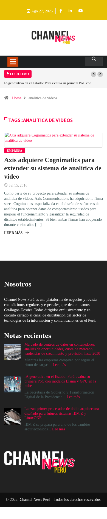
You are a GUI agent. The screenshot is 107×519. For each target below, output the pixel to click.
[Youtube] (80, 11)
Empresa (14, 150)
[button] (93, 74)
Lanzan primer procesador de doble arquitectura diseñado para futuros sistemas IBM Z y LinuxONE (61, 413)
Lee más (59, 365)
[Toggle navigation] (13, 62)
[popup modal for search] (94, 61)
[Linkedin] (70, 11)
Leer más (13, 233)
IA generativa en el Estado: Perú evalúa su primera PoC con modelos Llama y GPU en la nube (60, 381)
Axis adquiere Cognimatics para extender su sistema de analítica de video (53, 168)
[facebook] (61, 11)
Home (16, 98)
